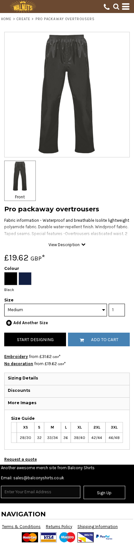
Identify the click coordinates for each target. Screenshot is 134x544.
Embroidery (16, 356)
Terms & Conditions (21, 526)
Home (6, 19)
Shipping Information (97, 526)
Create (24, 19)
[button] (116, 6)
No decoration (18, 363)
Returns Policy (59, 526)
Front (20, 196)
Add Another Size (30, 322)
